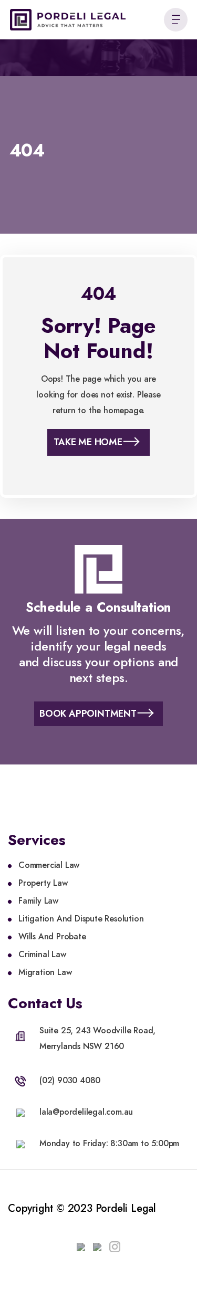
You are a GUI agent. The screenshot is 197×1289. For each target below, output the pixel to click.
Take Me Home (88, 442)
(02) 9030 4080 (69, 1080)
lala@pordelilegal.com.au (86, 1112)
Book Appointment (88, 713)
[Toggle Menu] (176, 20)
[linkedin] (81, 1244)
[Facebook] (97, 1244)
